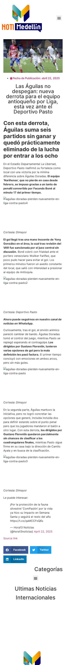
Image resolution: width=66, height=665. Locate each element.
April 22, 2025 (43, 531)
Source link (10, 538)
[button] (59, 18)
